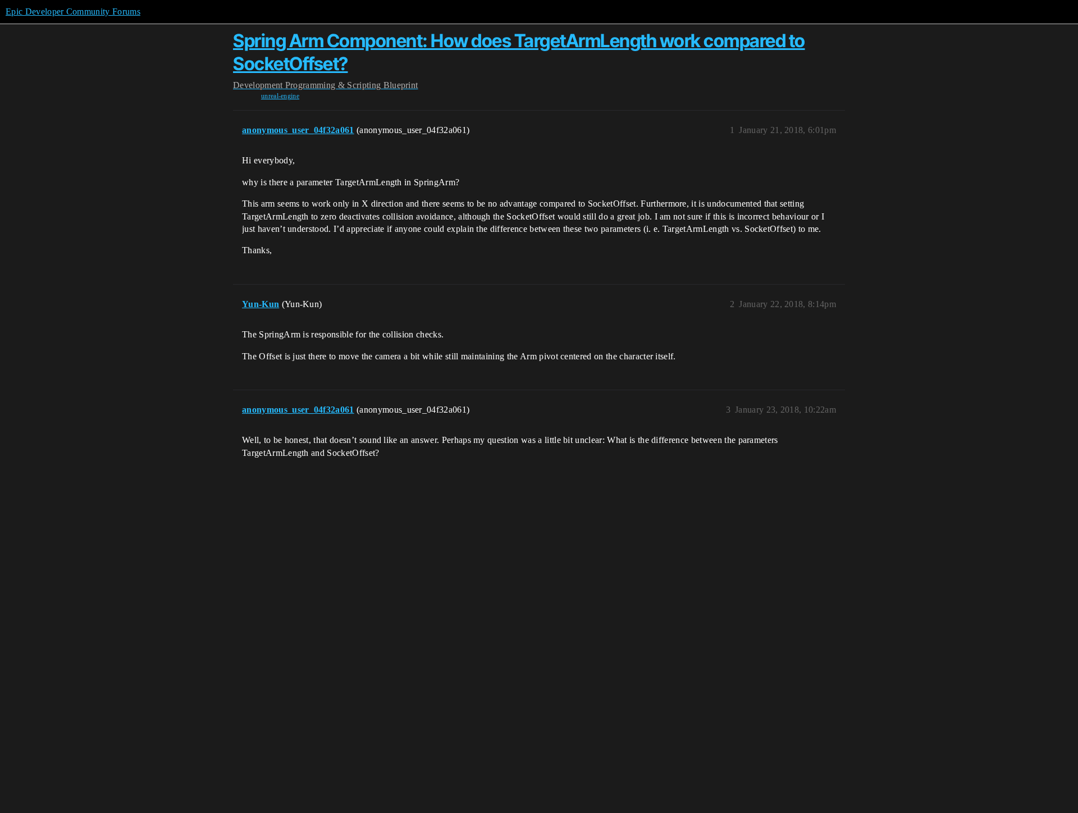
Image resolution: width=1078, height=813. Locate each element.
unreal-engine (280, 96)
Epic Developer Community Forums (73, 11)
